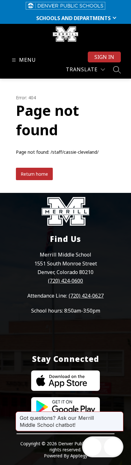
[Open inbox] (92, 447)
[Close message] (118, 414)
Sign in (104, 56)
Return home (34, 174)
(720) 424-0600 (65, 280)
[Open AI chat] (113, 447)
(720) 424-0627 (86, 295)
